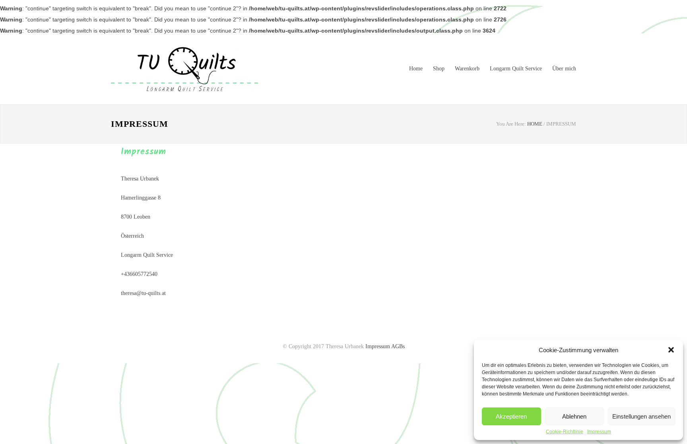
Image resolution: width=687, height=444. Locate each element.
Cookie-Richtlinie (564, 431)
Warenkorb (467, 69)
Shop (438, 69)
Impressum (599, 431)
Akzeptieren (511, 416)
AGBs (398, 346)
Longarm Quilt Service (516, 69)
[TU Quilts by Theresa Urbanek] (184, 69)
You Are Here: (511, 124)
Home (416, 69)
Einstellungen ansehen (641, 416)
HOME (534, 124)
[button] (671, 350)
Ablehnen (574, 416)
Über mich (564, 69)
